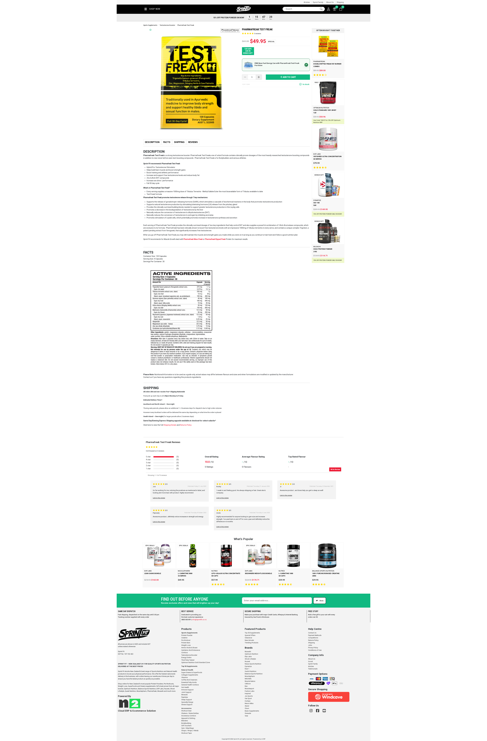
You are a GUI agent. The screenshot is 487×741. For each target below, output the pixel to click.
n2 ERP (263, 739)
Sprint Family (318, 2)
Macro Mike (249, 703)
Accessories (186, 708)
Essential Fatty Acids (189, 682)
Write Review (335, 469)
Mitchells (248, 679)
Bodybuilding (186, 723)
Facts (166, 142)
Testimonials (312, 669)
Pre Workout (185, 640)
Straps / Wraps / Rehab (189, 730)
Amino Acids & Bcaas (189, 648)
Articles (307, 2)
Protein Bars (185, 643)
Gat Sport (248, 698)
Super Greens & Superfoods (191, 672)
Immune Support (187, 690)
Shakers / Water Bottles (190, 713)
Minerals (184, 695)
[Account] (328, 9)
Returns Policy (313, 640)
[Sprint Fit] (243, 9)
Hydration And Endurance (190, 650)
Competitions (313, 638)
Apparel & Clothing (188, 718)
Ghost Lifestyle (250, 659)
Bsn (246, 686)
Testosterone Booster (167, 25)
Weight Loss (186, 645)
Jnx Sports (249, 696)
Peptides (184, 697)
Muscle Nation (250, 681)
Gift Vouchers (186, 726)
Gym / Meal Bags (187, 728)
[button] (152, 9)
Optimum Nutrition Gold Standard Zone (195, 662)
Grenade (248, 713)
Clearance (248, 638)
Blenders (184, 721)
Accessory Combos (188, 716)
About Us (330, 2)
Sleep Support (186, 700)
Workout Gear (186, 711)
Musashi (248, 651)
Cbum (247, 708)
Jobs (310, 645)
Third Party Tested (187, 660)
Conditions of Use (314, 650)
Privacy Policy (313, 648)
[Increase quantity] (259, 77)
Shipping (340, 2)
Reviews (193, 142)
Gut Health (185, 687)
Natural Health (187, 670)
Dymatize (248, 666)
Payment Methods (314, 635)
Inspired (248, 693)
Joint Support (186, 692)
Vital (246, 716)
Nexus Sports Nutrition (253, 664)
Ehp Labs (248, 656)
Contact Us (312, 633)
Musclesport (249, 689)
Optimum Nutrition (251, 654)
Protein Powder (186, 635)
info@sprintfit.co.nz (199, 620)
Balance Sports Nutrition (254, 674)
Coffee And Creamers (189, 680)
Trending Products (251, 643)
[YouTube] (324, 711)
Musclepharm (250, 676)
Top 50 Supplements (189, 666)
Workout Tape (186, 733)
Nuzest (247, 661)
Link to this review (159, 498)
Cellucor (248, 684)
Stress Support (186, 704)
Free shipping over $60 (154, 2)
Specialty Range (187, 702)
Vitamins (184, 677)
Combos (184, 652)
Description (152, 142)
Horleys (247, 701)
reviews (257, 33)
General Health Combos (190, 685)
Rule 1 (247, 669)
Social (310, 661)
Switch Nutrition (250, 671)
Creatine (184, 638)
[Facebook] (318, 711)
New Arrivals (249, 640)
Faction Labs (249, 691)
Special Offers (250, 635)
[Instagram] (311, 711)
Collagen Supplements (189, 675)
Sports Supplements (150, 25)
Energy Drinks (186, 657)
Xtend (247, 706)
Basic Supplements (252, 711)
